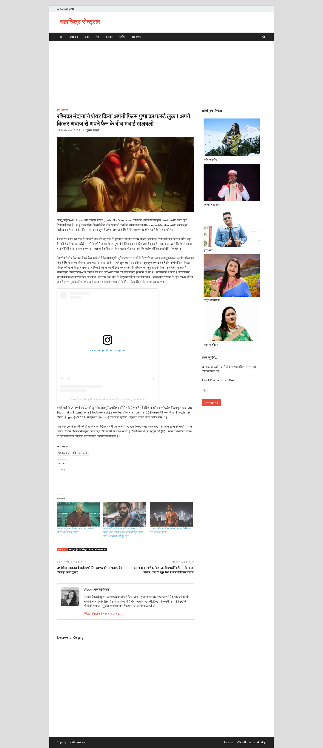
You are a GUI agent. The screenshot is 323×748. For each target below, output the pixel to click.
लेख (97, 36)
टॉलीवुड (65, 110)
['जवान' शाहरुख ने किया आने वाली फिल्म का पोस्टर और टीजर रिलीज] (78, 514)
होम (61, 36)
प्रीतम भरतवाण (212, 204)
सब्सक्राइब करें (211, 403)
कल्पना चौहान (211, 344)
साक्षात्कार (136, 36)
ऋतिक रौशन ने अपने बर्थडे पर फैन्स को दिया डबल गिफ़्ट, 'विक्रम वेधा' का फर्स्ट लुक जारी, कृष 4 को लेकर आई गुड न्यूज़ (123, 532)
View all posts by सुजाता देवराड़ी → (104, 613)
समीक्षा (122, 36)
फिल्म (91, 549)
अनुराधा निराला (212, 300)
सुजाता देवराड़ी (92, 130)
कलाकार (109, 36)
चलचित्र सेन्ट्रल (80, 21)
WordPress (245, 742)
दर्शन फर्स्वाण (210, 159)
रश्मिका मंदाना (100, 549)
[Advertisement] (161, 74)
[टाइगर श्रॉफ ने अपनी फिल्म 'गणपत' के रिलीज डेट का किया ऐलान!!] (171, 514)
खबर (86, 36)
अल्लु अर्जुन (73, 549)
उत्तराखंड (74, 36)
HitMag (261, 742)
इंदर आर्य (208, 250)
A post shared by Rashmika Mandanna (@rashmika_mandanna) (108, 399)
